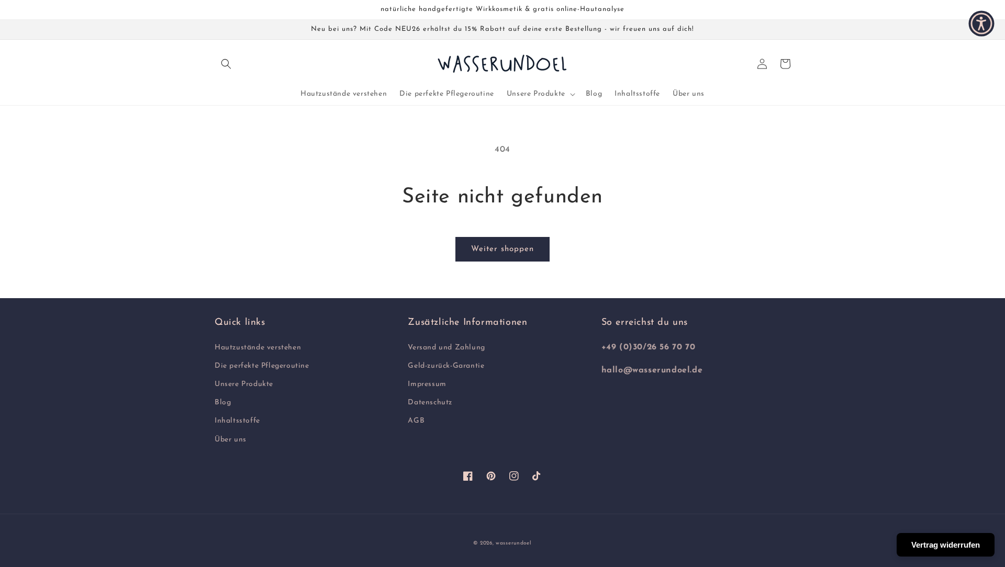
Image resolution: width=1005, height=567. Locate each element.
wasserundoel (513, 543)
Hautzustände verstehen (258, 347)
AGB (416, 421)
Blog (223, 402)
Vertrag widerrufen (945, 544)
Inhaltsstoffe (237, 421)
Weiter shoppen (502, 249)
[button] (226, 63)
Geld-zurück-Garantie (446, 366)
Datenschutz (430, 402)
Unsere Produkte (244, 384)
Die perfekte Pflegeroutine (262, 366)
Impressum (427, 384)
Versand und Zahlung (446, 347)
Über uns (231, 440)
